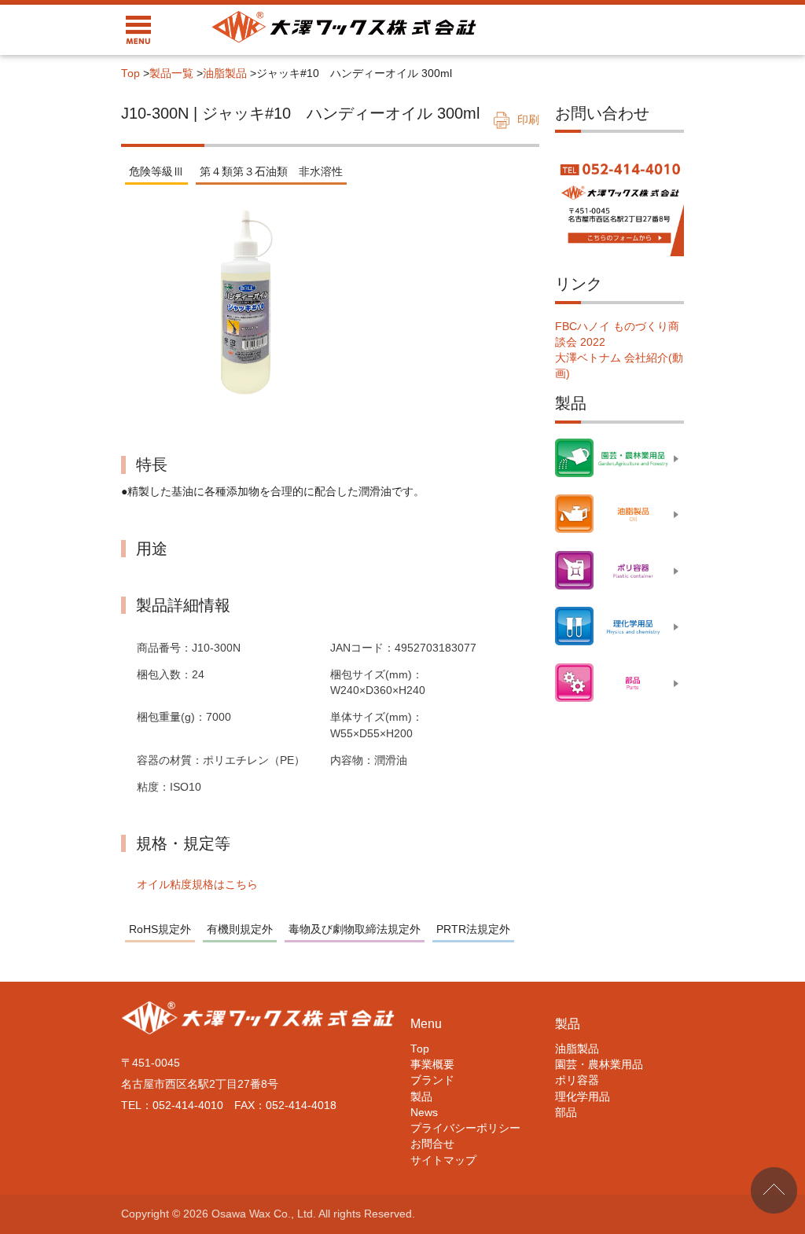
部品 (566, 1112)
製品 (421, 1097)
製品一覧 (171, 73)
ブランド (432, 1080)
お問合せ (432, 1144)
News (424, 1112)
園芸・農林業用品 (599, 1065)
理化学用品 (582, 1097)
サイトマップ (443, 1160)
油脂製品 (225, 73)
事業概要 (432, 1065)
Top (130, 73)
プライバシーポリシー (465, 1128)
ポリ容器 (577, 1080)
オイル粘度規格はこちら (197, 885)
